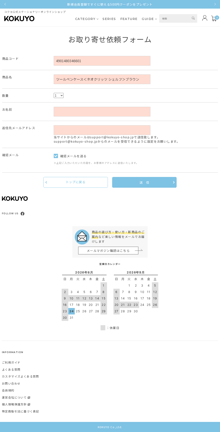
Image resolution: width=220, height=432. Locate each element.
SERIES (109, 19)
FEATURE (129, 19)
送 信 (144, 182)
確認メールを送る (73, 156)
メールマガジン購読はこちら (108, 250)
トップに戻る (76, 182)
